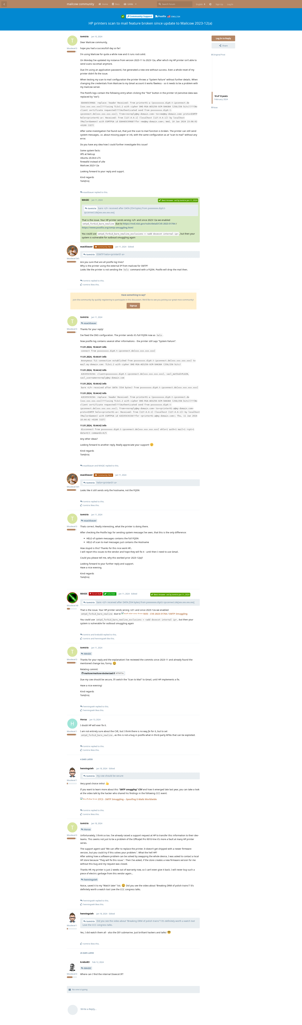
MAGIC (87, 653)
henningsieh (90, 879)
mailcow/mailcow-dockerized (103, 673)
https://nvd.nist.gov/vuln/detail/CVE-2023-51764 (149, 223)
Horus (87, 829)
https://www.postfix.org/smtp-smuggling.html (107, 227)
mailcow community (80, 4)
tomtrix (92, 208)
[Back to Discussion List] (4, 4)
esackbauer (90, 323)
